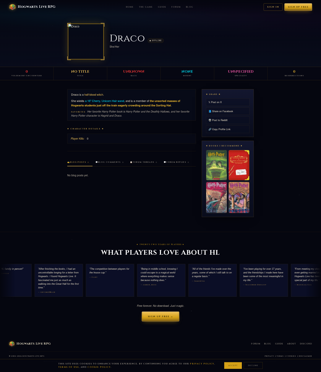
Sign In (273, 7)
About (291, 343)
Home (130, 7)
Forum (176, 7)
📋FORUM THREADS (143, 162)
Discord (306, 343)
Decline (253, 365)
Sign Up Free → (160, 316)
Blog (189, 7)
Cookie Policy (99, 367)
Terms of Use (68, 367)
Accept (233, 365)
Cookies (291, 356)
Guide (162, 7)
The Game (146, 7)
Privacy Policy (202, 363)
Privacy (269, 356)
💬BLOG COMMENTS (109, 162)
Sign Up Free (298, 7)
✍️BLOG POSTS (78, 162)
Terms (280, 356)
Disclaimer (305, 356)
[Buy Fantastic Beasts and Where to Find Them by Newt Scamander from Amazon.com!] (239, 165)
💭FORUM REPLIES (176, 162)
